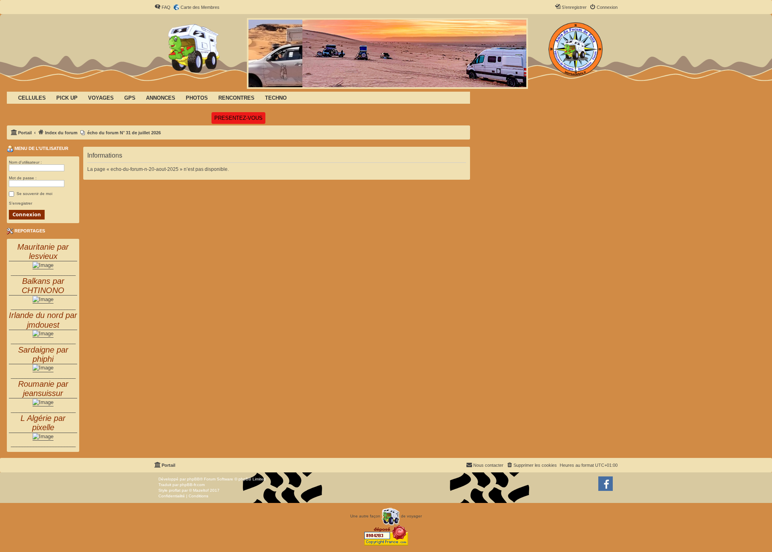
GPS (130, 98)
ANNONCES (160, 98)
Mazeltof (201, 490)
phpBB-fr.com (192, 484)
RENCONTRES (236, 98)
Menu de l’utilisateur (40, 148)
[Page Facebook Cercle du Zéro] (605, 483)
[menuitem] (162, 7)
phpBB (193, 479)
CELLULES (32, 98)
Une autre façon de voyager (386, 516)
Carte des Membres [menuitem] (200, 7)
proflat (175, 490)
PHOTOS (197, 98)
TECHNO (276, 98)
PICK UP (67, 98)
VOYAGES (101, 98)
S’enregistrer (20, 203)
